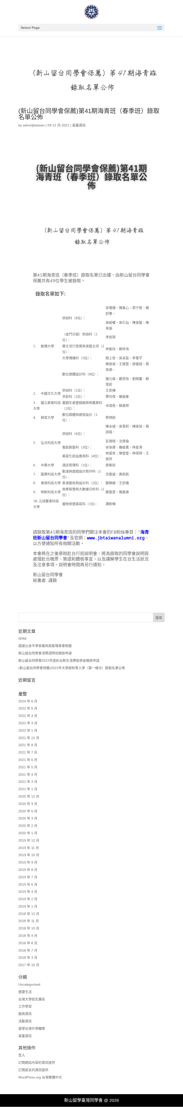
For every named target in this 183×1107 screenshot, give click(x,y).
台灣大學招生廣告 (31, 999)
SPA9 (22, 638)
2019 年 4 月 (27, 892)
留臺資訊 (79, 125)
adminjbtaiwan (34, 125)
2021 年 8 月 (27, 745)
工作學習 (25, 1006)
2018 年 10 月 (28, 928)
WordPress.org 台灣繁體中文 (40, 1077)
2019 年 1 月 (27, 906)
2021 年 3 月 (27, 782)
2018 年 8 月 (27, 943)
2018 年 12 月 (28, 914)
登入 (21, 1055)
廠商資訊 (25, 1014)
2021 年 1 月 (27, 789)
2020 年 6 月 (27, 811)
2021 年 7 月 (27, 752)
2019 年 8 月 (27, 870)
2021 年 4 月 (27, 774)
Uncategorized (29, 984)
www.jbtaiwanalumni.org (116, 538)
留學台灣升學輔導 (31, 1028)
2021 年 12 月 (28, 738)
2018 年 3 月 (27, 957)
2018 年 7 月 (27, 950)
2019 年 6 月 (27, 884)
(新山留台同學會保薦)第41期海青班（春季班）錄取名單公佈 (88, 114)
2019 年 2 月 (27, 899)
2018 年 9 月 (27, 936)
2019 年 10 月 (28, 855)
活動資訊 (25, 1021)
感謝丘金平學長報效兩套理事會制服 (45, 646)
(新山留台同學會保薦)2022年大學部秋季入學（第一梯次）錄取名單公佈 (71, 668)
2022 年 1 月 (27, 730)
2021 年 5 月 (27, 767)
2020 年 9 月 (27, 804)
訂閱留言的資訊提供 (33, 1070)
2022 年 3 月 (27, 723)
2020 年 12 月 (28, 796)
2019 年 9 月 (27, 862)
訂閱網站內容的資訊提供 (36, 1062)
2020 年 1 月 (27, 833)
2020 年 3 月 (27, 818)
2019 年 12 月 (28, 840)
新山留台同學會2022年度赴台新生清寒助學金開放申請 (58, 660)
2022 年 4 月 (27, 716)
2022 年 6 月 (27, 708)
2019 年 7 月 (27, 877)
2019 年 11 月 (28, 848)
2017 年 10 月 (28, 965)
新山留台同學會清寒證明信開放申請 (45, 653)
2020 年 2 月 (27, 826)
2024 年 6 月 (27, 701)
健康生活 (25, 992)
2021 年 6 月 (27, 760)
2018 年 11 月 (28, 921)
